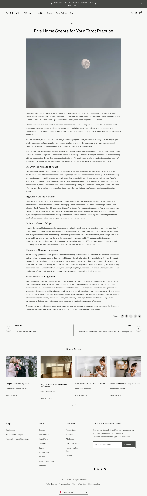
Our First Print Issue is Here (25, 332)
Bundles (42, 457)
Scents (41, 448)
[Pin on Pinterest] (126, 316)
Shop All (42, 430)
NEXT (130, 326)
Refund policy (51, 484)
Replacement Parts (46, 461)
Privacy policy (64, 484)
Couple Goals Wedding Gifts (17, 384)
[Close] (141, 4)
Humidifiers (43, 439)
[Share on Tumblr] (131, 316)
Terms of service (79, 484)
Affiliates (69, 434)
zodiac (107, 211)
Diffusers (42, 443)
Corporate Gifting (73, 443)
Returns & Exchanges (14, 434)
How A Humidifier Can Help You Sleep (125, 384)
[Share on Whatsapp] (135, 316)
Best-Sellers (44, 434)
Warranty (42, 466)
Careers (69, 456)
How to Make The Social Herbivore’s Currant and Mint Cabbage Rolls (105, 332)
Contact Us (10, 430)
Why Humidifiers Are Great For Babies (90, 384)
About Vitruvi (71, 430)
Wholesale (70, 439)
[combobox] (73, 492)
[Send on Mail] (139, 316)
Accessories (44, 452)
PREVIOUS (18, 326)
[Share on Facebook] (122, 316)
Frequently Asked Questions (17, 439)
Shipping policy (94, 484)
